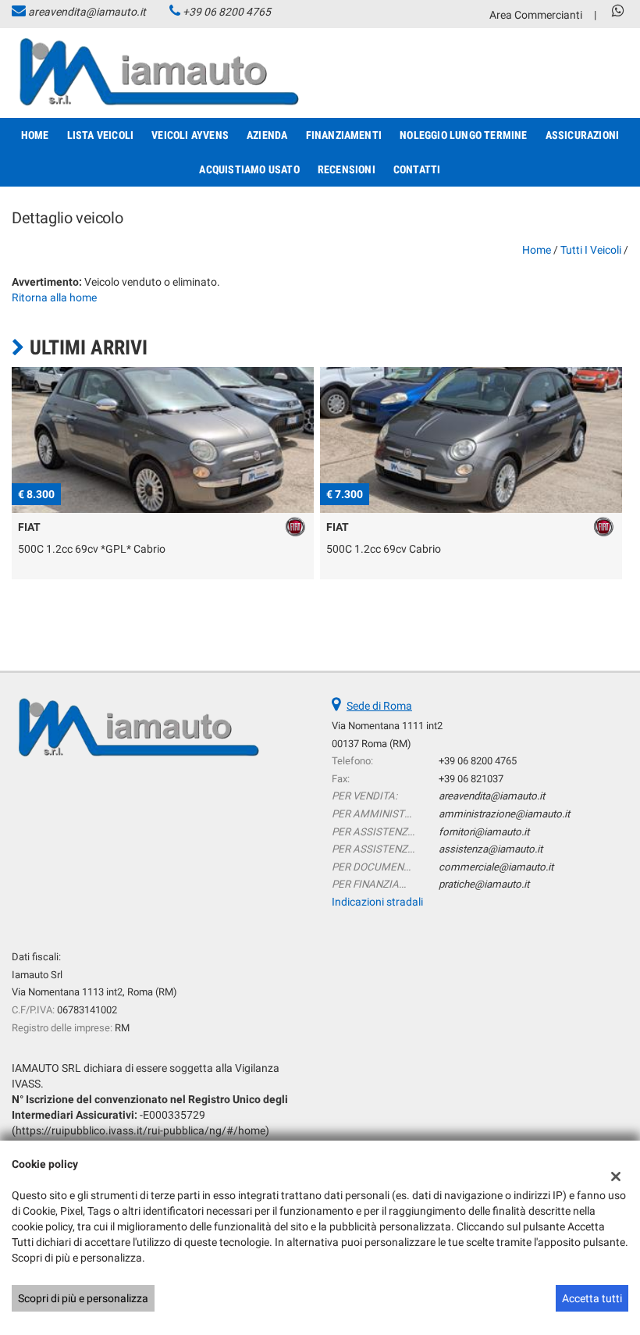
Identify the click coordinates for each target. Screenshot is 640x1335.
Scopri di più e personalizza (83, 1298)
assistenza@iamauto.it (490, 849)
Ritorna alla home (54, 297)
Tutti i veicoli (590, 250)
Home (35, 135)
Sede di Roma (379, 706)
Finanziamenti (344, 135)
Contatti (417, 169)
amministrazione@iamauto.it (504, 814)
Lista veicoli (100, 135)
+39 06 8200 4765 (227, 11)
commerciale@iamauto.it (496, 867)
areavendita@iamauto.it (87, 11)
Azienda (267, 135)
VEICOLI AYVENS (190, 135)
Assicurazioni (583, 135)
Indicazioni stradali (377, 901)
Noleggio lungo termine (463, 135)
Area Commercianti (535, 15)
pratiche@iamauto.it (484, 884)
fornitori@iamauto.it (484, 832)
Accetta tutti (592, 1298)
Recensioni (346, 169)
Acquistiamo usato (249, 169)
